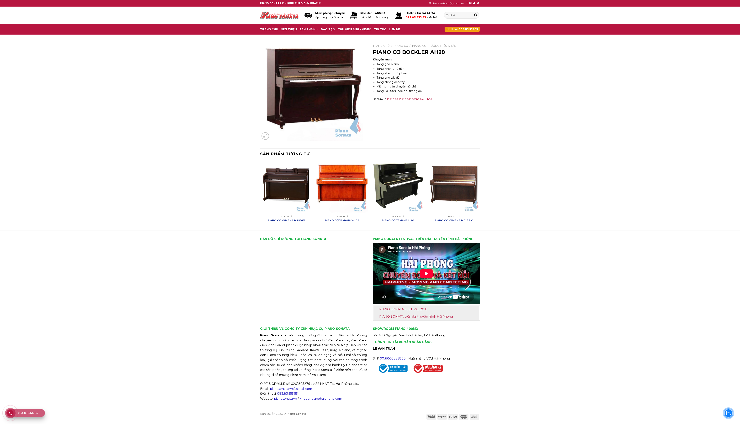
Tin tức (380, 29)
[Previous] (260, 195)
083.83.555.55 (287, 393)
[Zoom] (265, 136)
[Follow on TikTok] (474, 3)
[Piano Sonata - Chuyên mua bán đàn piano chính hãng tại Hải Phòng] (279, 15)
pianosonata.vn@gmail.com (291, 389)
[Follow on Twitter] (478, 3)
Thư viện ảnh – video (354, 29)
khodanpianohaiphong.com (320, 398)
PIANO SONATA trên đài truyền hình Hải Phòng (416, 316)
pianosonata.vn (285, 398)
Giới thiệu (289, 29)
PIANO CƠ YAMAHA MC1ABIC (454, 220)
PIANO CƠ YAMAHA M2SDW (286, 220)
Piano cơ (401, 45)
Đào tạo (328, 29)
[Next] (480, 195)
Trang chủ (269, 29)
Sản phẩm (307, 29)
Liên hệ (394, 29)
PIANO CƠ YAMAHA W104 (342, 220)
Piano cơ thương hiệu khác (434, 45)
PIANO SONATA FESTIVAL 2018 (403, 309)
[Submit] (476, 15)
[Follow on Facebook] (467, 3)
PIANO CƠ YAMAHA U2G (398, 220)
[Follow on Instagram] (470, 3)
